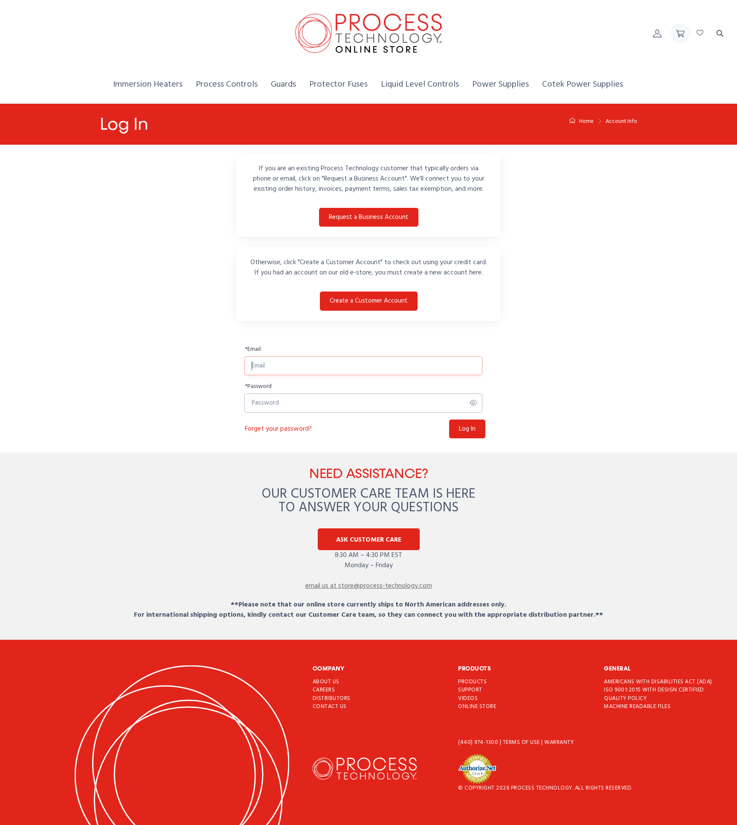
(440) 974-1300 (479, 742)
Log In (467, 429)
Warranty (559, 742)
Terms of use (522, 742)
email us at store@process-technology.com (368, 586)
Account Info (621, 121)
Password (258, 386)
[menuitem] (147, 85)
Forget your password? (278, 429)
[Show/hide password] (474, 403)
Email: (253, 349)
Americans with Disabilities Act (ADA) (658, 681)
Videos (468, 698)
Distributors (332, 698)
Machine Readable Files (637, 707)
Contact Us (330, 707)
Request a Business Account (369, 217)
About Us (326, 681)
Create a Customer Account (369, 301)
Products (472, 681)
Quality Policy (625, 698)
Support (470, 690)
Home (586, 121)
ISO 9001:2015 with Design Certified (654, 690)
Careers (324, 690)
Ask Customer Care (368, 540)
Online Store (477, 707)
